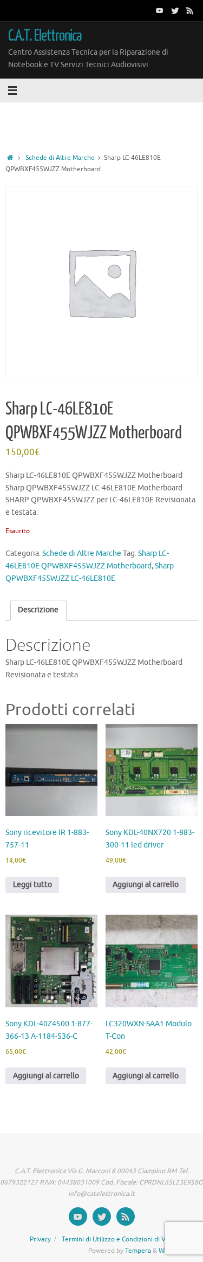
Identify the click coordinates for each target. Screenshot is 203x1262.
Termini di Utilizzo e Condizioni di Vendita (123, 1239)
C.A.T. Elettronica (45, 35)
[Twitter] (174, 10)
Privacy (40, 1239)
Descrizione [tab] (38, 609)
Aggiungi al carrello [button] (146, 884)
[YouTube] (159, 10)
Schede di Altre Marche (60, 157)
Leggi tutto (32, 884)
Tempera (138, 1250)
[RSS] (190, 10)
